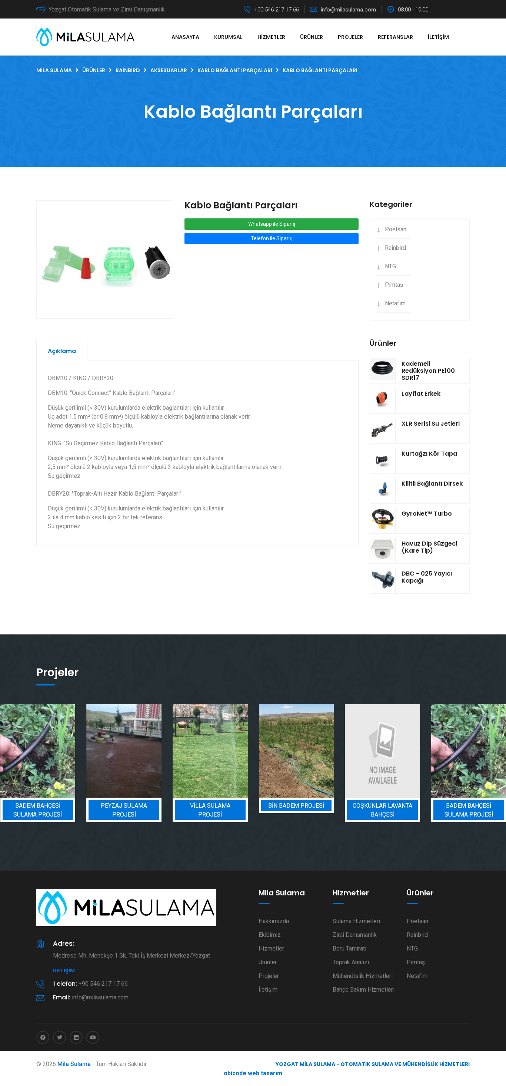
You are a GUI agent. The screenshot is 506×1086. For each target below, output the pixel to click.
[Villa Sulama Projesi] (210, 751)
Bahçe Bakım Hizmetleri (364, 989)
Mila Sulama (74, 1063)
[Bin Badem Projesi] (296, 751)
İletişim (438, 37)
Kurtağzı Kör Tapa (429, 453)
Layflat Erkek (421, 393)
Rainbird (395, 247)
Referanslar (395, 37)
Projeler (350, 37)
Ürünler (311, 37)
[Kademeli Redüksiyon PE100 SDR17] (383, 371)
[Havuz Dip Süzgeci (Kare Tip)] (383, 551)
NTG (390, 266)
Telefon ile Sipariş (271, 238)
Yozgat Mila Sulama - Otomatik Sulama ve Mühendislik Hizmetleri (373, 1064)
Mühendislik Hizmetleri (363, 975)
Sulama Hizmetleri (356, 921)
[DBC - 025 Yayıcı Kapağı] (383, 581)
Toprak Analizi (351, 962)
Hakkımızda (274, 921)
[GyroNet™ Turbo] (383, 521)
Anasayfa (185, 37)
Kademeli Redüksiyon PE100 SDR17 (428, 370)
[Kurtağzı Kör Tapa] (383, 461)
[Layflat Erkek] (383, 401)
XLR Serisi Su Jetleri (431, 423)
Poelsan (395, 229)
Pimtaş (394, 284)
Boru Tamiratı (349, 948)
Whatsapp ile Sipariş (271, 224)
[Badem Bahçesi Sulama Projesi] (38, 751)
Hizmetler (271, 37)
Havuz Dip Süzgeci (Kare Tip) (429, 547)
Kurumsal (228, 37)
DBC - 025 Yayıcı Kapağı (427, 577)
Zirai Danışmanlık (355, 934)
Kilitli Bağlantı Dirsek (432, 483)
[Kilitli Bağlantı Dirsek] (383, 491)
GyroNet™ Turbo (427, 513)
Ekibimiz (270, 934)
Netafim (395, 303)
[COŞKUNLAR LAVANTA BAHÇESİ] (382, 751)
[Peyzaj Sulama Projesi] (124, 751)
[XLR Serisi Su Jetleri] (383, 431)
